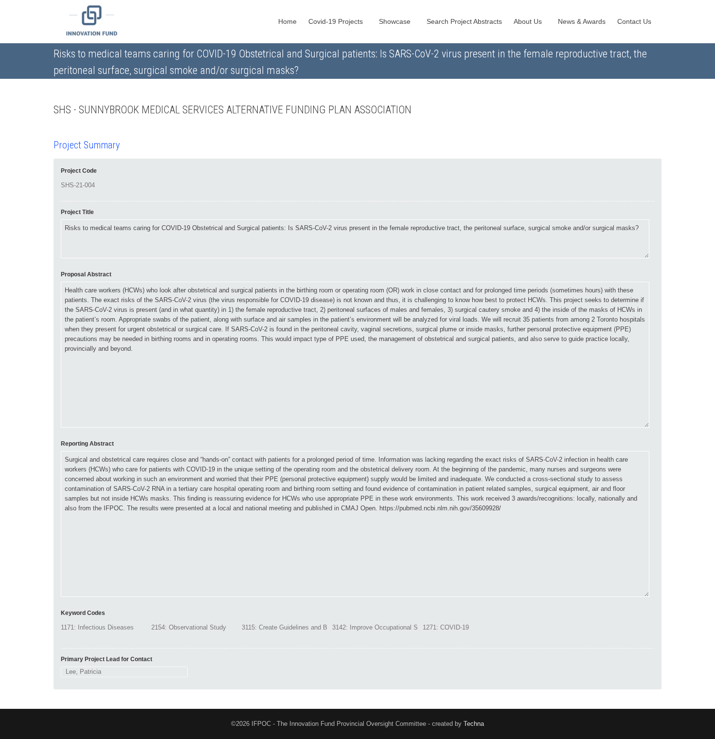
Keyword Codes (83, 613)
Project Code (79, 170)
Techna (474, 723)
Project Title (77, 212)
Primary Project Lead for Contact (106, 659)
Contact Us (635, 21)
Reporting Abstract (87, 443)
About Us (529, 21)
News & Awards (582, 21)
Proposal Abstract (86, 274)
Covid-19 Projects (336, 21)
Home (287, 21)
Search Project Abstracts (464, 21)
